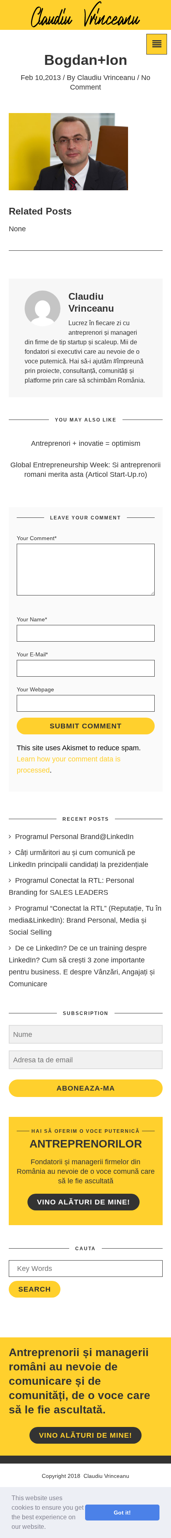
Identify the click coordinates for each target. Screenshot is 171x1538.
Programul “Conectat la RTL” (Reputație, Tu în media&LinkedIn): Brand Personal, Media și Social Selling (85, 920)
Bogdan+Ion (85, 60)
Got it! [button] (122, 1512)
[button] (48, 1527)
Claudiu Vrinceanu (106, 78)
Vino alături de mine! (83, 1202)
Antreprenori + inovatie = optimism (85, 443)
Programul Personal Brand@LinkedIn (74, 837)
